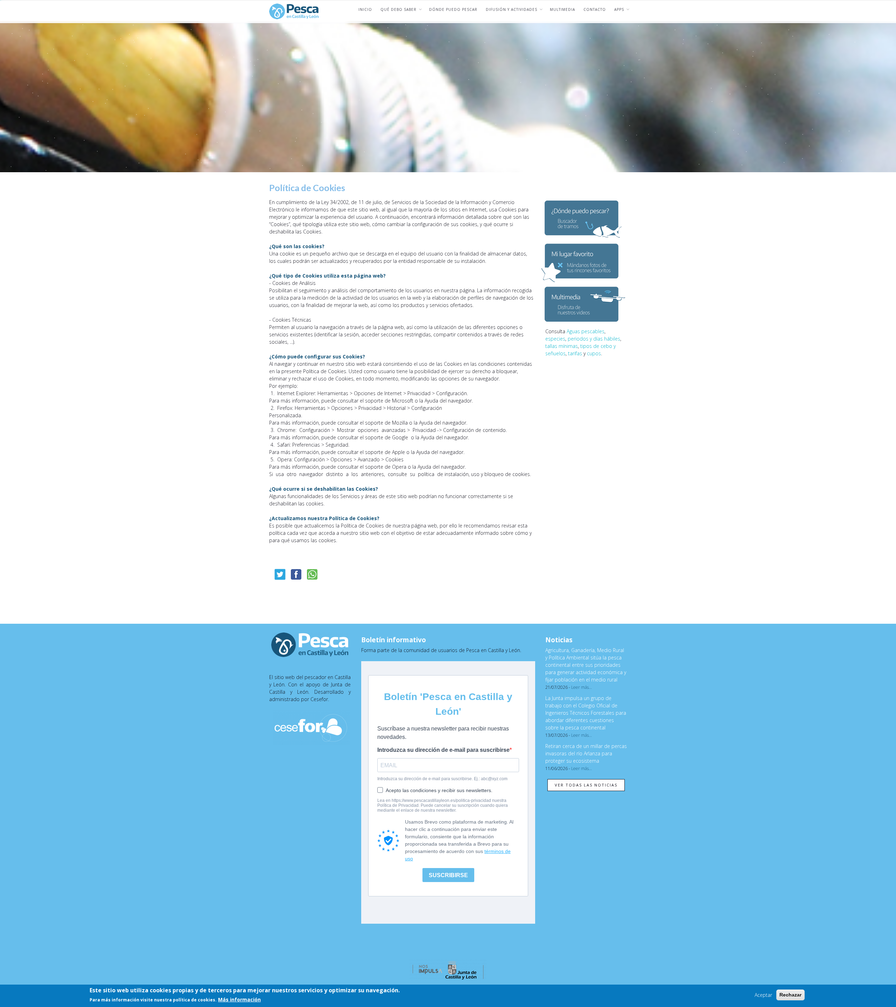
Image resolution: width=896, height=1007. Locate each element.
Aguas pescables (585, 331)
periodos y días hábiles (594, 338)
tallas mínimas (561, 346)
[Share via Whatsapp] (312, 574)
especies (555, 338)
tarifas (575, 353)
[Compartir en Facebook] (296, 574)
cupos (594, 353)
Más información (239, 999)
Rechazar (790, 995)
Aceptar (763, 995)
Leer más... (581, 687)
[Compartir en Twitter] (280, 574)
